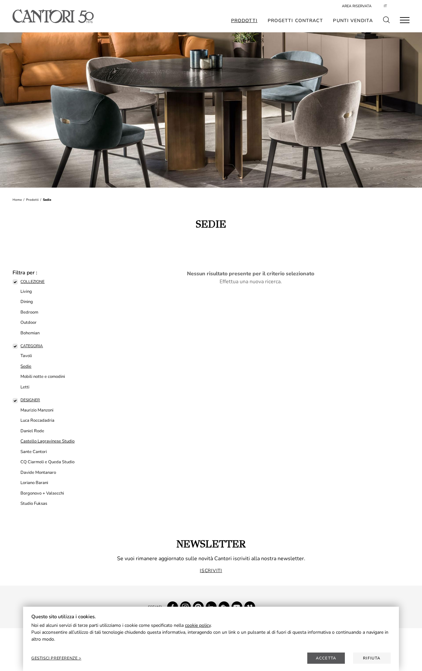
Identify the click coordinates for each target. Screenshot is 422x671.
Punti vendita (353, 20)
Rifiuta (371, 658)
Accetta (326, 658)
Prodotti (244, 20)
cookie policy (198, 625)
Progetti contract (295, 20)
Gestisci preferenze (55, 658)
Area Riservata (357, 6)
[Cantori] (53, 16)
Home (17, 200)
